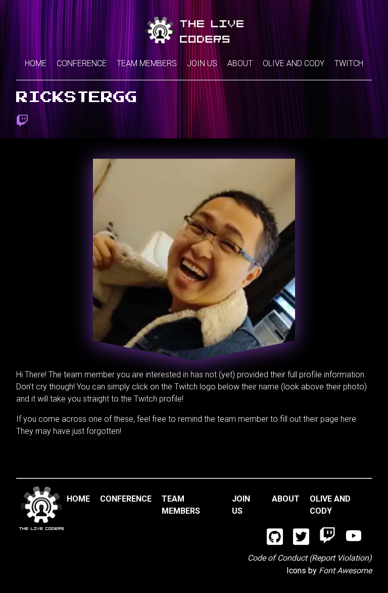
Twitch (348, 63)
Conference (82, 63)
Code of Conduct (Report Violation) (310, 558)
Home (35, 63)
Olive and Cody (293, 63)
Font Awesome (345, 570)
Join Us (202, 63)
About (240, 63)
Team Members (147, 63)
